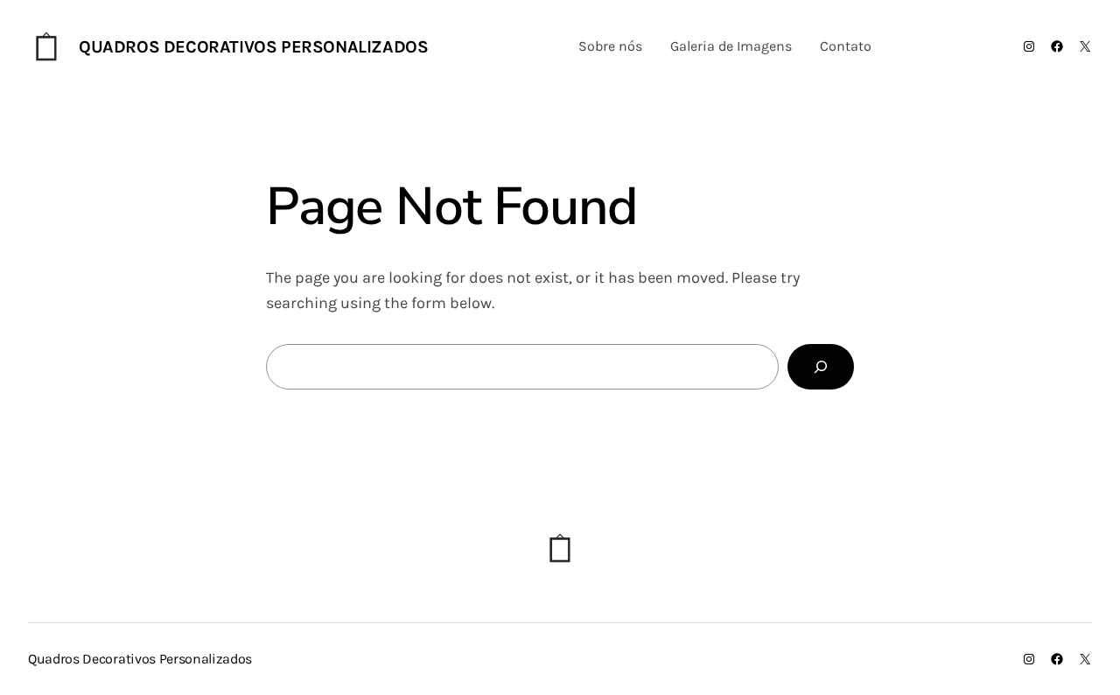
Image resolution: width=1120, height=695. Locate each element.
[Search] (821, 367)
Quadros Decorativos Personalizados (253, 47)
